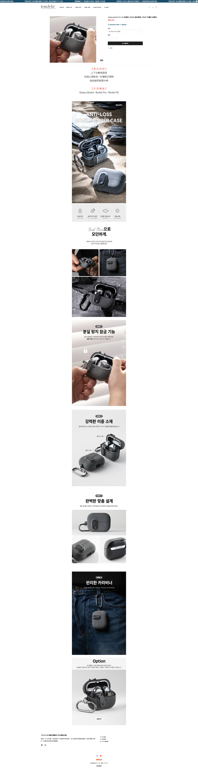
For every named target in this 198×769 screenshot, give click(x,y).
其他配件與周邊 (97, 7)
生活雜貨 (106, 7)
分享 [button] (111, 48)
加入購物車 (125, 43)
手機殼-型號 (78, 7)
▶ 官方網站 (103, 737)
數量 (109, 35)
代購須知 (62, 7)
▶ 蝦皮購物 (103, 739)
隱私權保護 (99, 766)
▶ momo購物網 (104, 741)
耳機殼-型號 (69, 7)
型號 (109, 28)
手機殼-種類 (87, 7)
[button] (149, 7)
